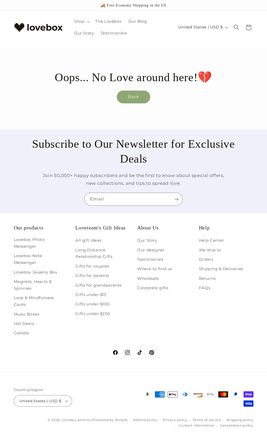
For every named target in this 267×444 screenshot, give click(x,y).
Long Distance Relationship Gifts (93, 253)
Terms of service (207, 420)
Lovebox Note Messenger (28, 259)
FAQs (204, 288)
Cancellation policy (236, 425)
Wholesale (148, 278)
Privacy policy (175, 420)
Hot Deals (24, 323)
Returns (207, 278)
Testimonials (150, 259)
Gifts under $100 (92, 304)
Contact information (197, 425)
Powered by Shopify (110, 420)
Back (133, 96)
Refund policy (145, 420)
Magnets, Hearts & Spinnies (33, 285)
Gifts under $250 (92, 313)
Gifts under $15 (90, 294)
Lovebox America (77, 420)
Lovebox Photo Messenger (29, 243)
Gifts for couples (92, 266)
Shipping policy (239, 420)
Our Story (147, 240)
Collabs (21, 333)
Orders (206, 259)
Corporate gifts (152, 288)
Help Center (211, 240)
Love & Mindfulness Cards (34, 301)
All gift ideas (88, 240)
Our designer (151, 250)
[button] (81, 21)
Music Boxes (26, 314)
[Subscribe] (177, 199)
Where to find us (154, 269)
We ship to (210, 250)
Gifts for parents (92, 275)
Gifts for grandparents (98, 285)
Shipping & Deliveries (221, 269)
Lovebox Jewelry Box (35, 272)
